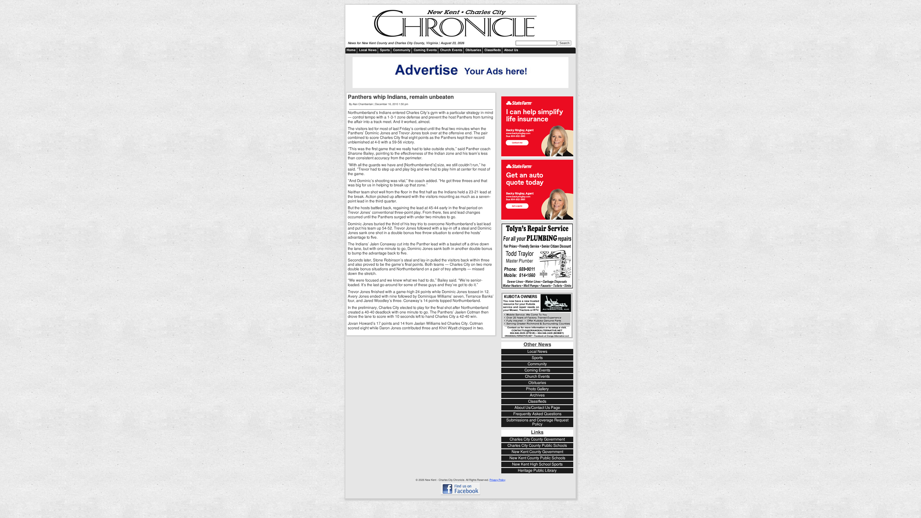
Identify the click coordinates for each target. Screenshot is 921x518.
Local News (368, 50)
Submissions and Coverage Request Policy (537, 422)
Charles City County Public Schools (537, 445)
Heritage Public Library (537, 470)
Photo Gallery (537, 389)
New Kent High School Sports (537, 464)
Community (401, 50)
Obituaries (473, 50)
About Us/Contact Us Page (537, 408)
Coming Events (425, 50)
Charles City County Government (537, 439)
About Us (511, 50)
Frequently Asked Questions (537, 414)
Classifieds (492, 50)
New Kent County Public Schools (537, 458)
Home (351, 50)
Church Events (451, 50)
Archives (537, 395)
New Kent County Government (537, 452)
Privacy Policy (497, 480)
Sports (385, 50)
